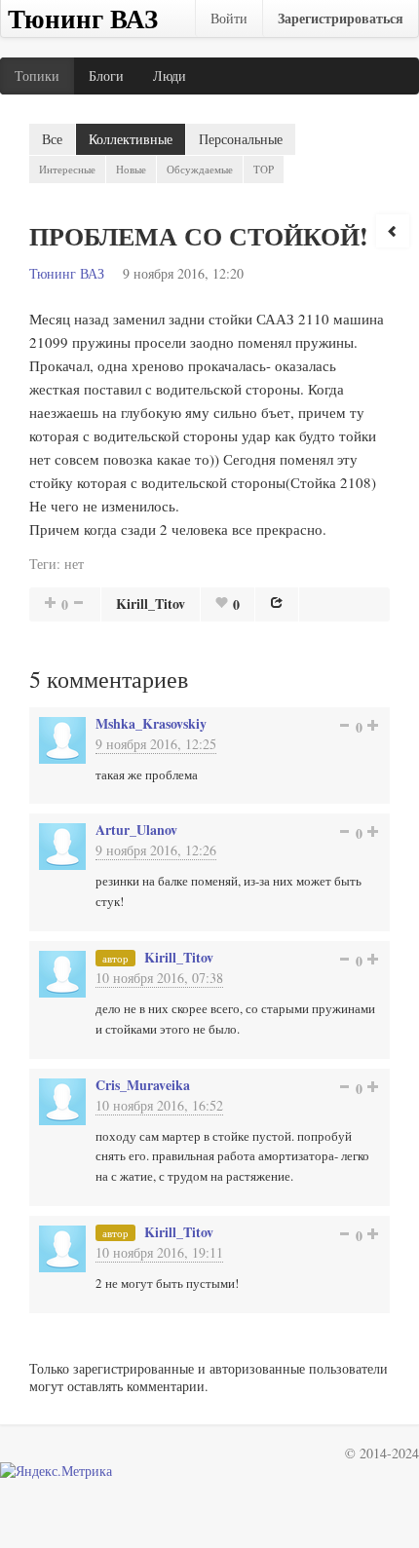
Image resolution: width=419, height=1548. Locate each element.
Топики (37, 75)
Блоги (106, 75)
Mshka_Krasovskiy (151, 723)
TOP (263, 169)
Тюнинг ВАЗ (66, 273)
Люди (169, 75)
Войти (229, 18)
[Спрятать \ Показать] (392, 230)
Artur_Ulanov (136, 829)
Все (52, 139)
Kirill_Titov (150, 603)
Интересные (67, 169)
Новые (131, 169)
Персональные (241, 139)
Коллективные (130, 139)
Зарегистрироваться (340, 18)
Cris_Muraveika (142, 1085)
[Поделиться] (277, 602)
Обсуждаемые (200, 169)
